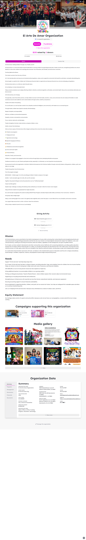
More (44, 368)
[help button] (84, 538)
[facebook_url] (60, 402)
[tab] (23, 61)
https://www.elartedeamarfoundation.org (70, 399)
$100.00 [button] (50, 218)
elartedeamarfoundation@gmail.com (69, 395)
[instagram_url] (61, 402)
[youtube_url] (63, 402)
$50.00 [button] (50, 225)
